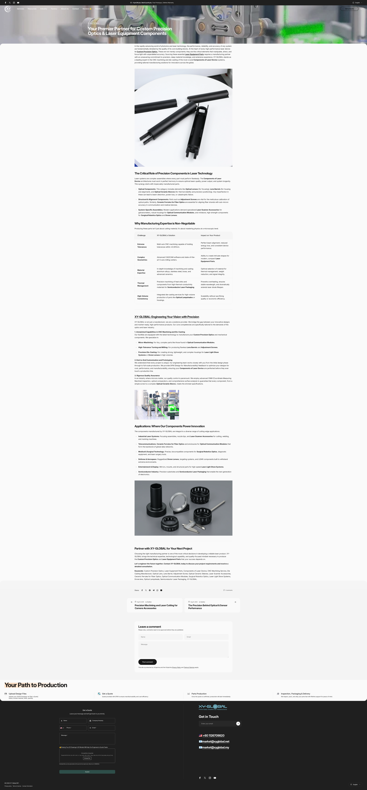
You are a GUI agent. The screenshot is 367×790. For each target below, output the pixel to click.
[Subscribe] (238, 723)
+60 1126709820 (213, 735)
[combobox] (357, 2)
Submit (87, 772)
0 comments (229, 590)
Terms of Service (189, 667)
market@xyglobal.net (215, 741)
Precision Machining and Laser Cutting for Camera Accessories (156, 607)
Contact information (27, 786)
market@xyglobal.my (215, 747)
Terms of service (17, 786)
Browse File (87, 758)
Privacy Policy (176, 667)
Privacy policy (8, 786)
